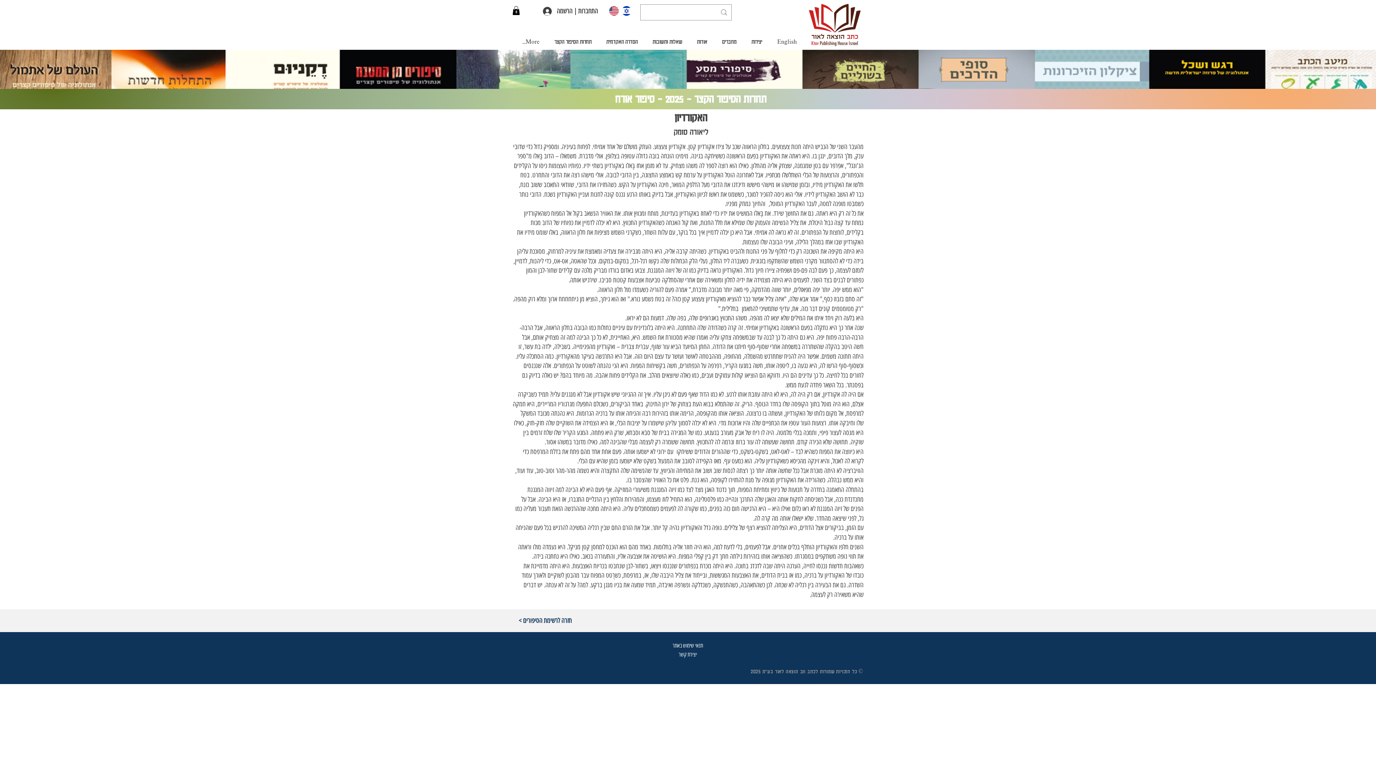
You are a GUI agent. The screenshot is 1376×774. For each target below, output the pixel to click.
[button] (516, 10)
